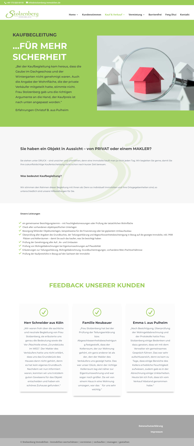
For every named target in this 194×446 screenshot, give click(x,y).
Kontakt (184, 15)
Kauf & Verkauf (113, 15)
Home (72, 15)
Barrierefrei (155, 15)
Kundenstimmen (91, 15)
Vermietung (135, 15)
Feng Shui (170, 15)
